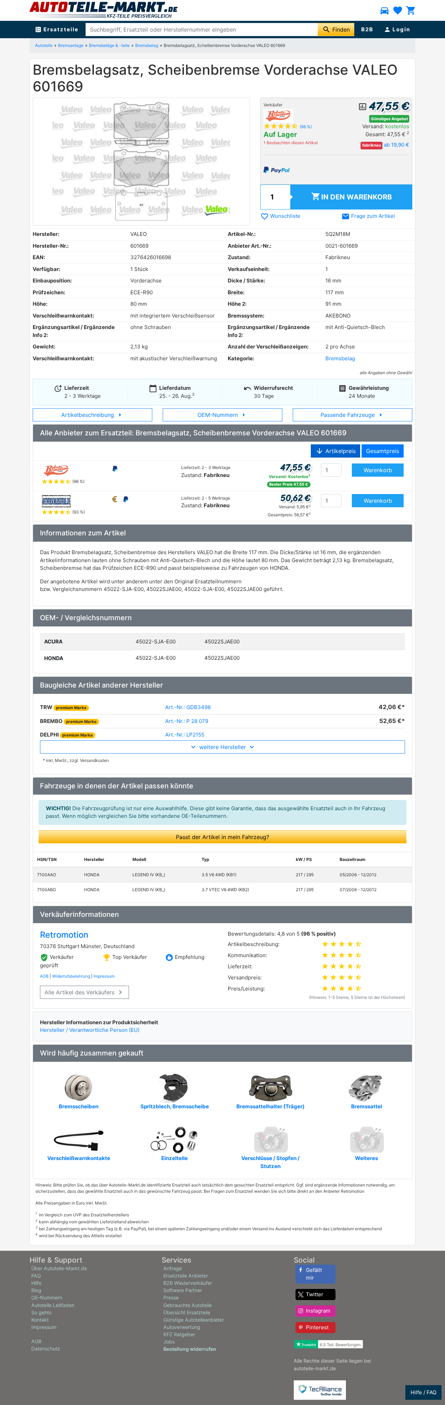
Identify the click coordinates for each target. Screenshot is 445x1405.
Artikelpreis (335, 451)
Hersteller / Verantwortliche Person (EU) (89, 1030)
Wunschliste (280, 216)
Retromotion (64, 935)
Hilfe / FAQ (423, 1392)
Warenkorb (351, 196)
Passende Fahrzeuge (353, 415)
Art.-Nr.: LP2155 (184, 734)
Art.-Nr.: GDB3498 (188, 707)
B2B (367, 29)
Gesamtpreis (382, 450)
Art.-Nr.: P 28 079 (186, 721)
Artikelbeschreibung (92, 415)
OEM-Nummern (222, 415)
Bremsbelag (146, 45)
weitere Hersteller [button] (222, 746)
